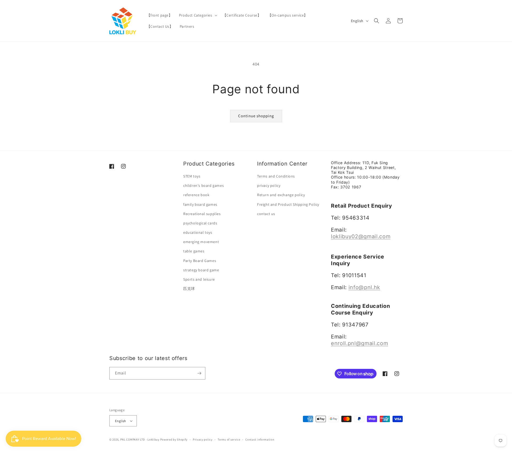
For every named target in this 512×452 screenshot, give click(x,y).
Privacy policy (203, 439)
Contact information (259, 439)
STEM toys (191, 176)
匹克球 (189, 288)
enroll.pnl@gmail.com (359, 343)
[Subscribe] (199, 373)
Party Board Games (199, 260)
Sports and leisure (199, 279)
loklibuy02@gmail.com (360, 236)
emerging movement (201, 241)
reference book (196, 194)
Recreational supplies (202, 213)
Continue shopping (256, 115)
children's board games (203, 185)
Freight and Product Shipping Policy (288, 204)
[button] (197, 15)
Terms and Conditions (276, 176)
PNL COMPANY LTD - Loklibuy (140, 439)
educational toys (197, 232)
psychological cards (200, 223)
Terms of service (229, 439)
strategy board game (201, 270)
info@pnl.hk (364, 287)
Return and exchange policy (281, 194)
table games (194, 251)
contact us (266, 213)
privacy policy (268, 185)
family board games (200, 204)
